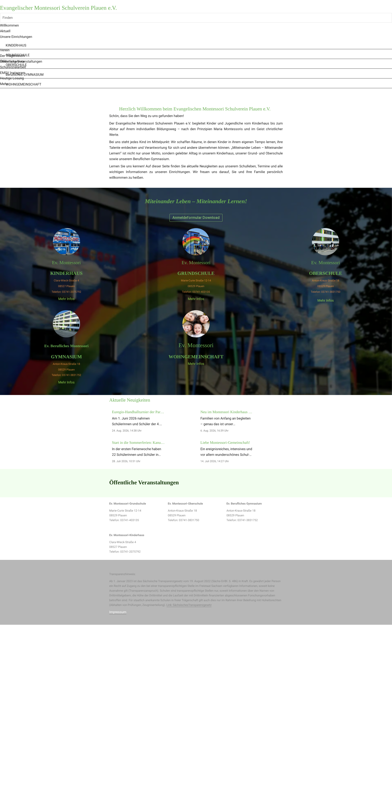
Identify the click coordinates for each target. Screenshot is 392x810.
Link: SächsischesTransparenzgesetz (189, 605)
